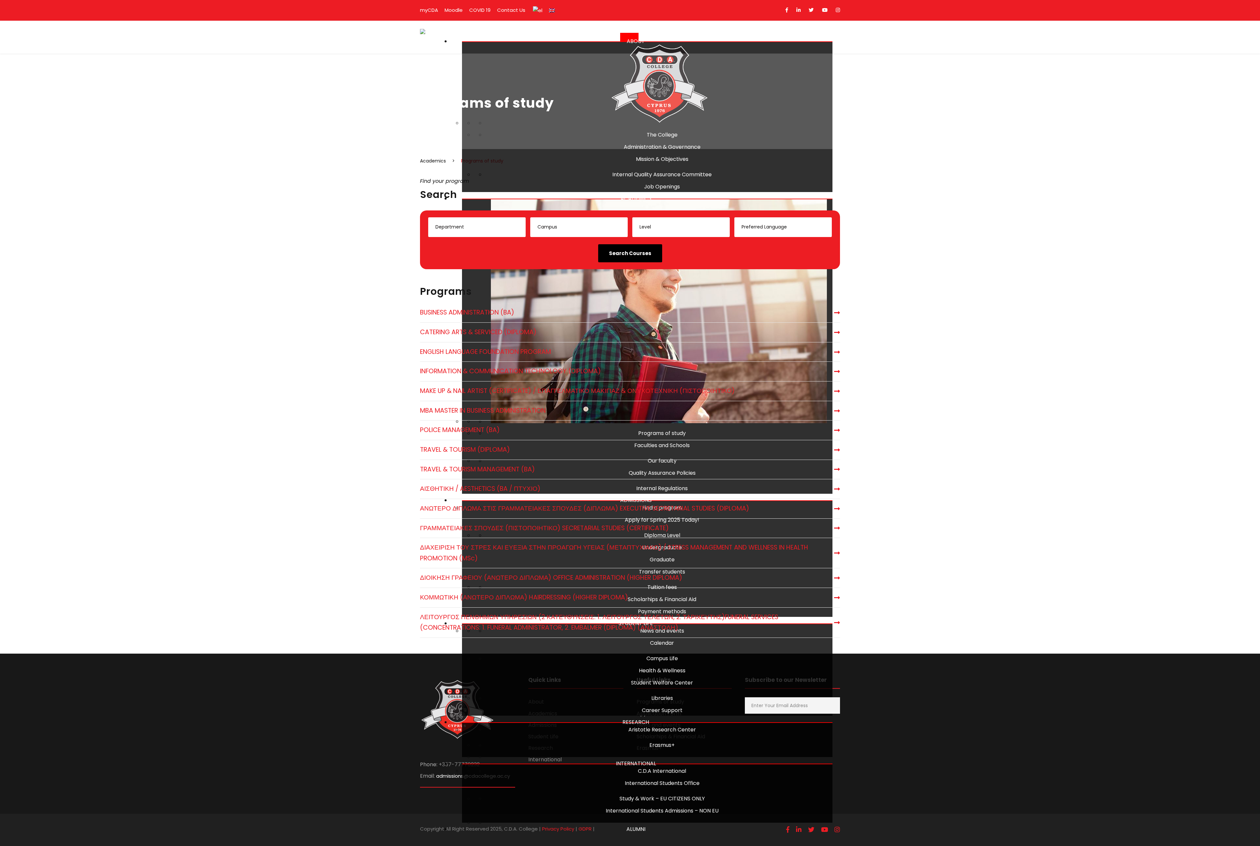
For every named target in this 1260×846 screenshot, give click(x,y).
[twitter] (811, 10)
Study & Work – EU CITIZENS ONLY (662, 798)
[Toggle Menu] (629, 37)
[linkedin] (798, 10)
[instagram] (838, 10)
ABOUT (636, 41)
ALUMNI (635, 829)
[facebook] (787, 10)
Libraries (662, 698)
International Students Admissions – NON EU (662, 810)
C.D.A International (662, 771)
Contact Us (511, 10)
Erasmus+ (662, 745)
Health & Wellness (662, 670)
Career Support (662, 710)
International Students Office (662, 783)
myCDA (429, 10)
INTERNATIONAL (636, 763)
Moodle (454, 10)
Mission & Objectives (662, 159)
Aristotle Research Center (662, 729)
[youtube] (825, 10)
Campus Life (662, 658)
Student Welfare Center (662, 682)
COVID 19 (480, 10)
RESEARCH (635, 722)
